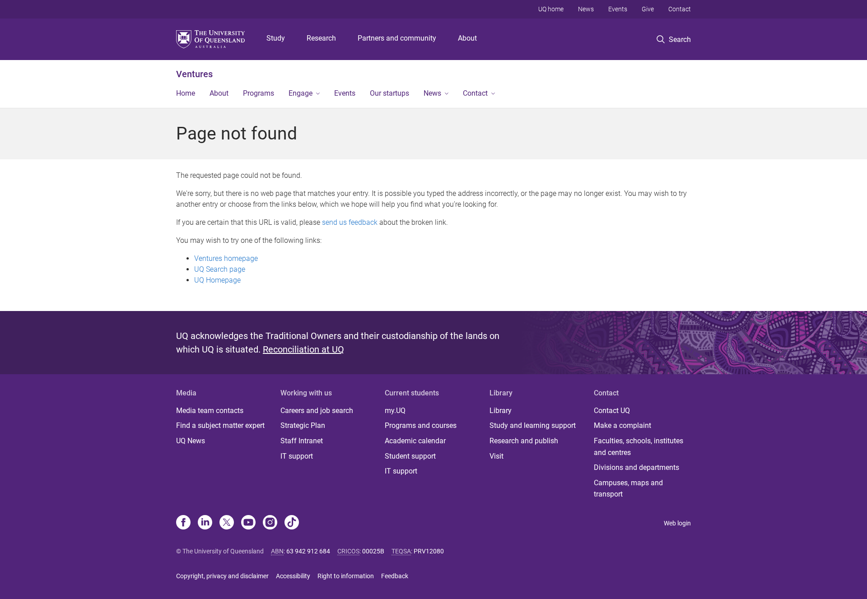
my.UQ (395, 410)
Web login (677, 523)
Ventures (194, 74)
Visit (496, 456)
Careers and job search (316, 410)
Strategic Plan (302, 425)
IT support (296, 456)
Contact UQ (612, 410)
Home (185, 93)
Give (648, 9)
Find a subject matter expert (220, 425)
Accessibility (293, 576)
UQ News (190, 440)
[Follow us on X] (226, 523)
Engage (300, 93)
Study (275, 38)
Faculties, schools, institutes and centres (638, 446)
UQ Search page (219, 269)
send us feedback (350, 222)
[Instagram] (270, 523)
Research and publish (523, 440)
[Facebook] (183, 523)
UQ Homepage (217, 280)
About (467, 38)
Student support (410, 456)
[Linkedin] (205, 523)
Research (321, 38)
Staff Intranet (301, 440)
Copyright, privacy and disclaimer (222, 576)
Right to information (345, 576)
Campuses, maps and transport (628, 488)
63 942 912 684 (308, 551)
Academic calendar (415, 440)
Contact (679, 9)
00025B (373, 551)
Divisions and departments (636, 467)
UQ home (551, 9)
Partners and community (397, 38)
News (586, 9)
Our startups (389, 93)
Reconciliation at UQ (303, 349)
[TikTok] (291, 523)
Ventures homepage (226, 258)
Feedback (394, 576)
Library (500, 410)
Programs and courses (421, 425)
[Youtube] (248, 523)
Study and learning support (532, 425)
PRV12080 (429, 551)
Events (617, 9)
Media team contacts (209, 410)
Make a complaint (622, 425)
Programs (258, 93)
